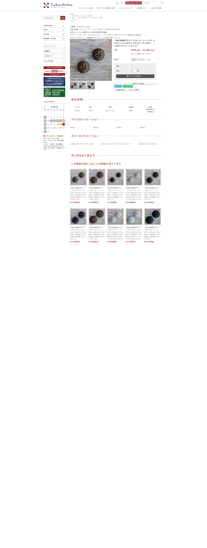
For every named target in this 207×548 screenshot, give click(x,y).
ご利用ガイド (48, 56)
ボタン (73, 17)
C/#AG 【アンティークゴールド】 (82, 144)
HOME (72, 14)
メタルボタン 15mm (96, 17)
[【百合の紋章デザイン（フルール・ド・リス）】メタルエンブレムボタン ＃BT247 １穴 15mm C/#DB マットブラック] (115, 177)
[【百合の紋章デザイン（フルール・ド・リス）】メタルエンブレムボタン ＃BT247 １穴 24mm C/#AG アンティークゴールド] (97, 216)
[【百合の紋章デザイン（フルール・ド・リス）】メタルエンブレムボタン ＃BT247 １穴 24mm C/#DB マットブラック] (152, 216)
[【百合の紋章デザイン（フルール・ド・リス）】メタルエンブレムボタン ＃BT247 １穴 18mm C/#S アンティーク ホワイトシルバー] (115, 216)
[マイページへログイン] (117, 2)
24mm (142, 127)
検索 (62, 18)
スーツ (73, 21)
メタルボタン (75, 16)
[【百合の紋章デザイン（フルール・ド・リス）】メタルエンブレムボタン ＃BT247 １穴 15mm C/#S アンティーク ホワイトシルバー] (134, 177)
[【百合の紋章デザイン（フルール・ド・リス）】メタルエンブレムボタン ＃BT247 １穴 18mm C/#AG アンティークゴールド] (78, 177)
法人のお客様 (48, 61)
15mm (72, 127)
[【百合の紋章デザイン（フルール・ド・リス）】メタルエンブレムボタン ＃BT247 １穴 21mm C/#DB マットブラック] (78, 216)
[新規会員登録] (54, 67)
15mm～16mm (82, 17)
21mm (119, 127)
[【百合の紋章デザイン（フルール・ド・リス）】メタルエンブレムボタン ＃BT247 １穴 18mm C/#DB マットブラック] (152, 177)
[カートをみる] (122, 2)
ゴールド (74, 19)
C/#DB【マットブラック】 (148, 144)
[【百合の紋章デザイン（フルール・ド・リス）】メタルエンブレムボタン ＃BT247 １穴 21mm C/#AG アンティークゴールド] (97, 177)
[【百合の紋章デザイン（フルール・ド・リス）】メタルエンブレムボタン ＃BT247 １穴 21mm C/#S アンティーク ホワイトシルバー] (134, 216)
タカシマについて (50, 46)
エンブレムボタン (87, 16)
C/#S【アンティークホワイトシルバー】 (115, 144)
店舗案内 (47, 51)
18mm (95, 127)
